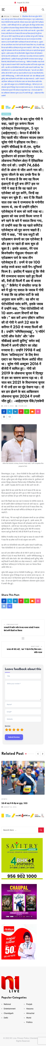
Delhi (6, 1018)
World (28, 1018)
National (7, 1004)
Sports (4, 799)
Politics (29, 1022)
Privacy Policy (23, 1038)
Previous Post (12, 624)
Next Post (35, 646)
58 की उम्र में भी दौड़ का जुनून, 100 (14, 803)
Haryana (29, 1009)
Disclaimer (34, 1038)
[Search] (43, 9)
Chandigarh (8, 1013)
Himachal (30, 1013)
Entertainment (9, 1009)
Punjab (29, 1004)
